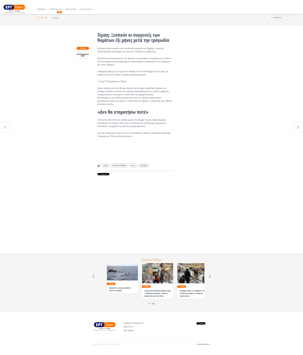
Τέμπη (106, 165)
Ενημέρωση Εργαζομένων (133, 323)
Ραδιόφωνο (56, 10)
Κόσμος (55, 17)
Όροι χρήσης (128, 330)
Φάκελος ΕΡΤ (128, 327)
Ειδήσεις (41, 9)
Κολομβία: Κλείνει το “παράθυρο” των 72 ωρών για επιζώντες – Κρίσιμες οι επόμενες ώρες (192, 293)
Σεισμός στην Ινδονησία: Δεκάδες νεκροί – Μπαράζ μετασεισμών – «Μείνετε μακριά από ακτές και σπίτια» (158, 293)
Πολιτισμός (86, 9)
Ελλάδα (40, 17)
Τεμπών (150, 48)
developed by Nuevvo (203, 344)
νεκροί (133, 165)
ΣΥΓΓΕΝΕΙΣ (143, 165)
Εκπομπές (71, 9)
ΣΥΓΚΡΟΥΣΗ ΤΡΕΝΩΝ (119, 165)
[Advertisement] (135, 211)
